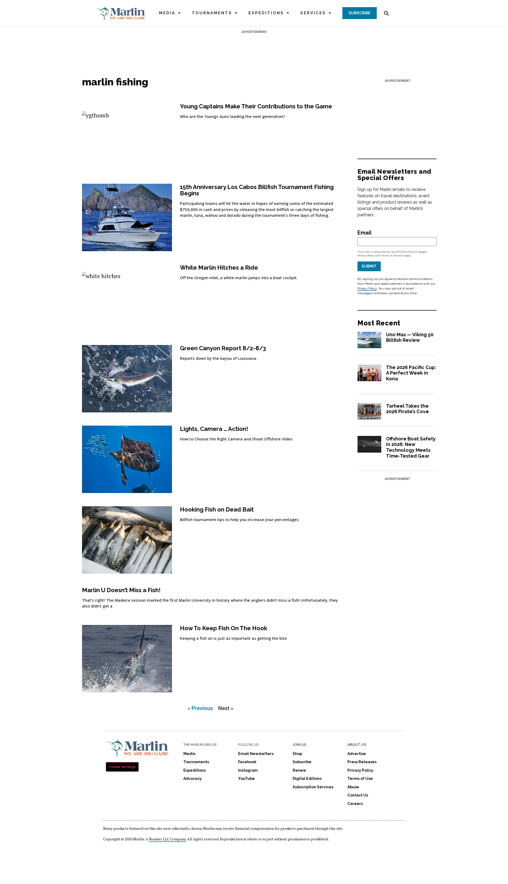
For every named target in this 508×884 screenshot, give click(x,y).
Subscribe (302, 762)
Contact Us (357, 795)
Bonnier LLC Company (167, 838)
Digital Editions (307, 778)
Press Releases (362, 762)
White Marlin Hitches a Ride (219, 267)
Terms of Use (360, 778)
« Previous (200, 708)
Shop (297, 754)
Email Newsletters (256, 754)
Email (364, 232)
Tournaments (212, 13)
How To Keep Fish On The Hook (223, 628)
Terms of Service (392, 255)
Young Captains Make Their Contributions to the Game (256, 106)
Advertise (356, 754)
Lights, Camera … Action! (214, 428)
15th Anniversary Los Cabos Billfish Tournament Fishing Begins (257, 190)
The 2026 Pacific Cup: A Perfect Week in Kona (411, 373)
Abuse (353, 787)
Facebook (247, 762)
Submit (369, 266)
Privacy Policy (365, 255)
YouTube (246, 778)
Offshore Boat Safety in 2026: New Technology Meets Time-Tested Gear (411, 447)
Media (167, 13)
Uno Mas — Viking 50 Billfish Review (409, 337)
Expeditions (266, 13)
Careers (355, 804)
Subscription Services (313, 787)
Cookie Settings (122, 767)
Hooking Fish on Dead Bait (217, 509)
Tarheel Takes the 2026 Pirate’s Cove (407, 409)
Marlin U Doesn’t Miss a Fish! (121, 590)
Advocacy (192, 778)
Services (313, 13)
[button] (359, 13)
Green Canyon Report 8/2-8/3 (223, 348)
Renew (299, 770)
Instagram (248, 770)
